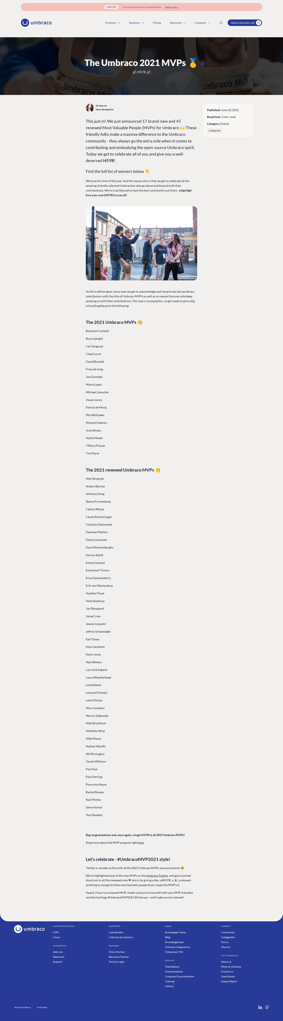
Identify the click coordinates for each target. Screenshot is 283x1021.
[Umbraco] (36, 23)
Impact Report (229, 981)
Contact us (227, 971)
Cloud (56, 937)
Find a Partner (117, 951)
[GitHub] (267, 1007)
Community (228, 932)
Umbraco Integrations (177, 946)
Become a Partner (119, 956)
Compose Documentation (179, 976)
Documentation (174, 971)
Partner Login (116, 961)
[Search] (221, 22)
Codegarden (228, 937)
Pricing (157, 22)
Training (169, 981)
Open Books (228, 976)
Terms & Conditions (22, 1007)
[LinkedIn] (260, 1007)
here (141, 842)
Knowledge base (174, 942)
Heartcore (58, 956)
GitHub (169, 986)
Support (57, 961)
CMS (55, 932)
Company (200, 22)
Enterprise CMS (174, 951)
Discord (225, 946)
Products (110, 22)
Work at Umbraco (231, 966)
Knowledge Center (175, 932)
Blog (167, 937)
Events (224, 123)
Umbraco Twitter (157, 875)
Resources (176, 22)
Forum (224, 942)
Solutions (134, 22)
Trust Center (42, 1007)
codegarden (215, 130)
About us (226, 961)
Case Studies (116, 932)
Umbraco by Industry (121, 937)
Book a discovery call (242, 22)
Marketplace (172, 966)
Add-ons (58, 951)
